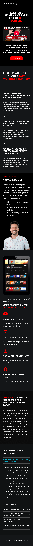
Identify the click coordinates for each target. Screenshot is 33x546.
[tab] (16, 461)
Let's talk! (16, 58)
